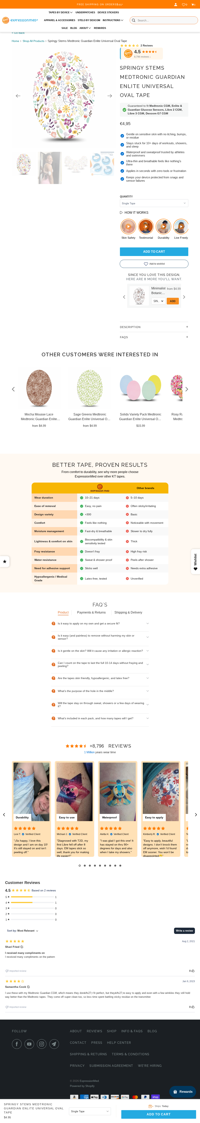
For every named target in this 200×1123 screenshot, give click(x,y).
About (76, 1031)
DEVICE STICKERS (108, 12)
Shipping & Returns (88, 1054)
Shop (112, 1031)
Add (180, 301)
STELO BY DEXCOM (89, 20)
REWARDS (100, 28)
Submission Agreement (111, 1066)
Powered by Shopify (82, 1085)
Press (96, 1043)
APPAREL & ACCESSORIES (59, 20)
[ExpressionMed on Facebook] (18, 1044)
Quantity (126, 196)
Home (15, 41)
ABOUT (83, 28)
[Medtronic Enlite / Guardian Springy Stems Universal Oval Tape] (64, 96)
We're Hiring (150, 1066)
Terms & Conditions (130, 1054)
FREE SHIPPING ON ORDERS (100, 4)
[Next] (109, 96)
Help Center (119, 1043)
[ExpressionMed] (20, 20)
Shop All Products (33, 41)
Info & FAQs (132, 1031)
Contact (78, 1043)
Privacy (77, 1066)
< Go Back (18, 32)
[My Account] (176, 5)
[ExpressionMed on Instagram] (43, 1044)
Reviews (94, 1031)
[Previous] (18, 96)
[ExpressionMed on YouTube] (30, 1044)
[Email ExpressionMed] (55, 1044)
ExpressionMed (89, 1080)
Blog (152, 1031)
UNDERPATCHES (85, 12)
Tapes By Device (59, 12)
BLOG (73, 28)
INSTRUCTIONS (112, 20)
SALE (65, 28)
